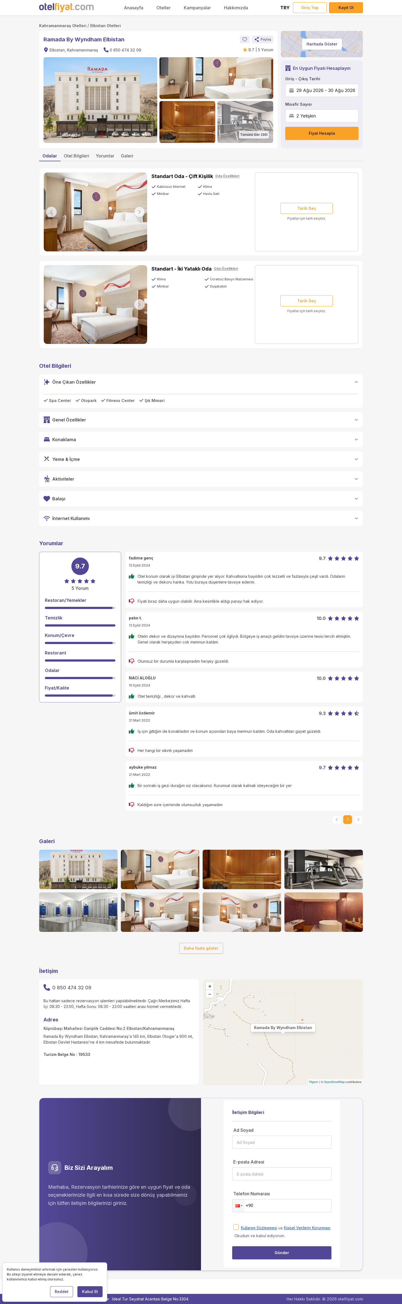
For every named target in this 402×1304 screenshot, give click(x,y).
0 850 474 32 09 (125, 50)
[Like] (244, 39)
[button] (262, 39)
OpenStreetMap (334, 1081)
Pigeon (313, 1081)
